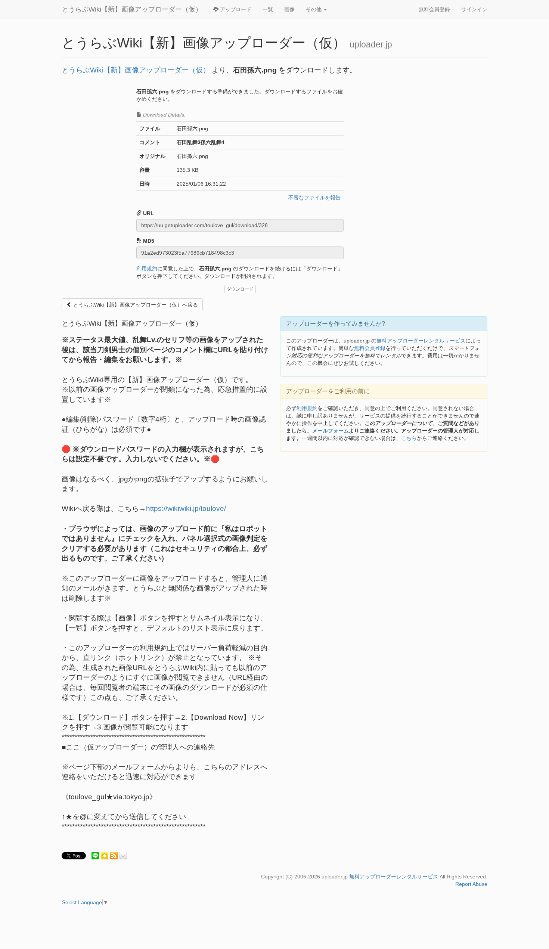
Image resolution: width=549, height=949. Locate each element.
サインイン (474, 9)
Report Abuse (471, 884)
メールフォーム (330, 431)
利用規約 (146, 269)
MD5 (148, 241)
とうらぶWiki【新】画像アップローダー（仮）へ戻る (135, 305)
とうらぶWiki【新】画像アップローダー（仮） (132, 9)
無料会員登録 (434, 9)
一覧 (268, 9)
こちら (409, 438)
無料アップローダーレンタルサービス (420, 341)
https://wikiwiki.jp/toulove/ (186, 508)
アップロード (234, 9)
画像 (289, 9)
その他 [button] (314, 9)
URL (148, 213)
